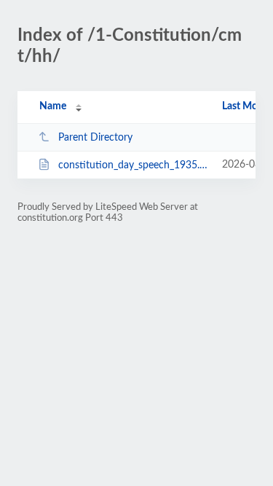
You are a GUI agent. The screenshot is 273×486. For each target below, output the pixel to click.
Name (52, 106)
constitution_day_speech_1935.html (133, 165)
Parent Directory (95, 138)
